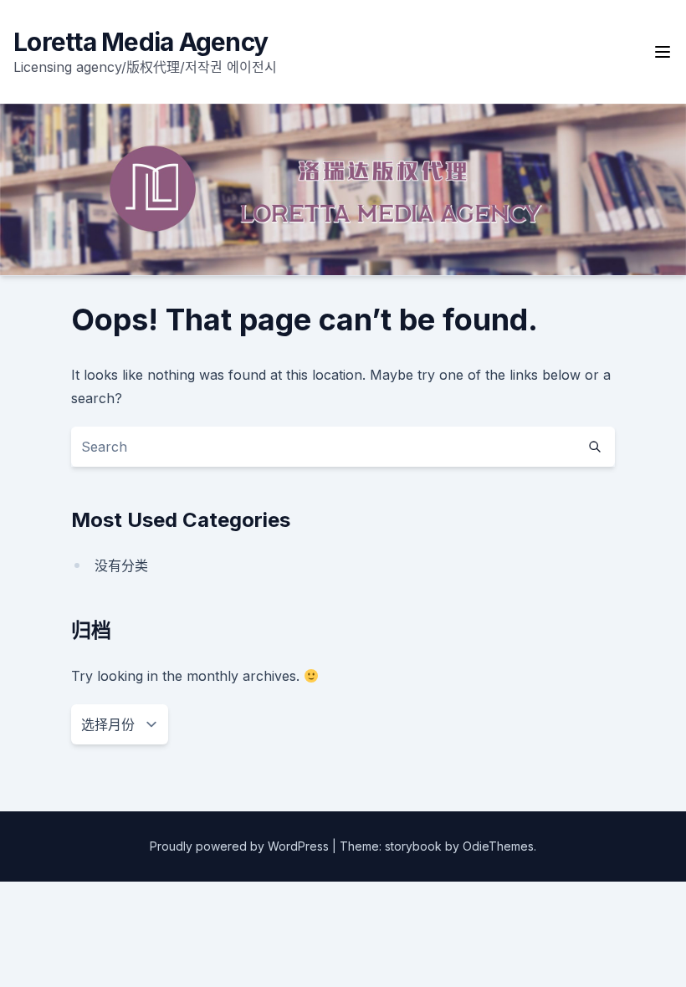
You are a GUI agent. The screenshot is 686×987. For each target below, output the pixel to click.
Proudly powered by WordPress (241, 846)
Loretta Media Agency (140, 42)
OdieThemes (498, 846)
